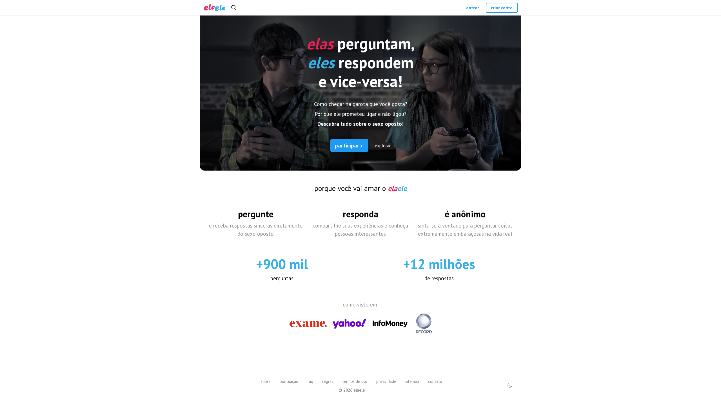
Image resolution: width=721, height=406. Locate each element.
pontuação (289, 381)
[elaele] (214, 8)
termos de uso (354, 381)
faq (310, 381)
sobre (266, 381)
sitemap (412, 381)
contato (435, 381)
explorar (383, 145)
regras (327, 381)
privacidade (386, 381)
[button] (509, 385)
